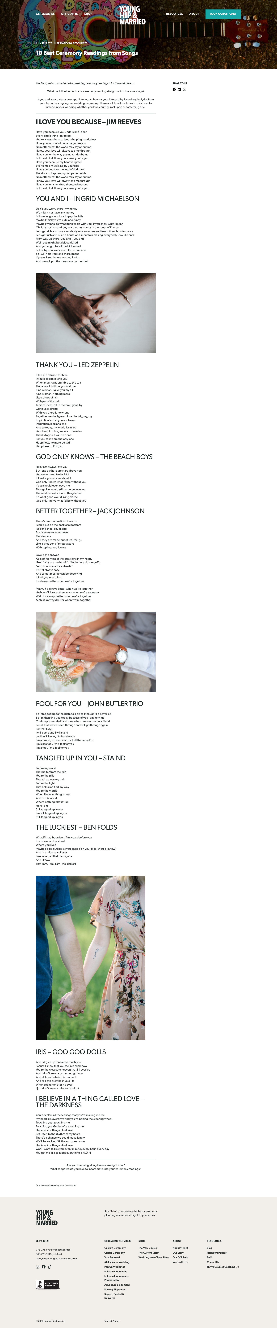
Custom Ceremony (115, 1248)
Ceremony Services (117, 1241)
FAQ (209, 1257)
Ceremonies (45, 14)
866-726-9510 (43, 1254)
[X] (185, 90)
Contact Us (213, 1262)
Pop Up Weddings (114, 1267)
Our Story (178, 1253)
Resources (174, 14)
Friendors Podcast (217, 1253)
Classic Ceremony (114, 1253)
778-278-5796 (44, 1250)
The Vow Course (147, 1248)
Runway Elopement (115, 1289)
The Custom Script (148, 1253)
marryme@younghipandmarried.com (56, 1258)
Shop (88, 14)
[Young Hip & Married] (132, 23)
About (194, 14)
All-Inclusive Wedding (116, 1262)
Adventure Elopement (117, 1285)
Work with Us (180, 1262)
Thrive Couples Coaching (221, 1267)
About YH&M (180, 1248)
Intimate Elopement (115, 1271)
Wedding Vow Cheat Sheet (153, 1257)
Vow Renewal (112, 1257)
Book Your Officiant (223, 14)
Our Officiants (181, 1257)
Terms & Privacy (111, 1321)
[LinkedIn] (180, 90)
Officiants (69, 14)
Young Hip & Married (55, 1321)
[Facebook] (175, 90)
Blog (209, 1248)
